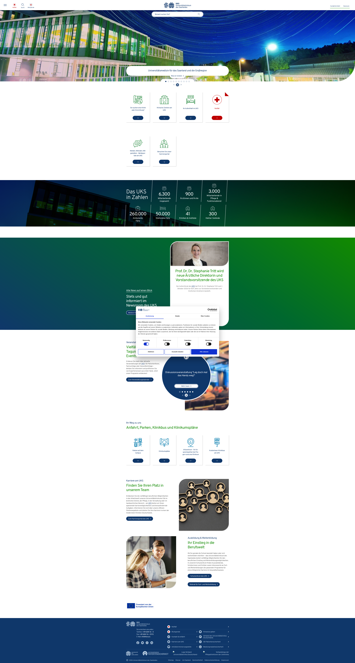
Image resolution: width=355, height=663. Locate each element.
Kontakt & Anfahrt (335, 6)
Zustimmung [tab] (150, 316)
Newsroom (346, 6)
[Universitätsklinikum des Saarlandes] (177, 5)
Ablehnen (151, 351)
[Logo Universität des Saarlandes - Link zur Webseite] (132, 653)
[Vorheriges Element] (174, 85)
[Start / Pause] (177, 85)
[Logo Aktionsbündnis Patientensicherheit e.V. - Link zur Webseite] (155, 653)
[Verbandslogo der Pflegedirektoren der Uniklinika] (216, 653)
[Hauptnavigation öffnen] (5, 5)
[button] (165, 81)
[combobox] (177, 14)
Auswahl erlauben (177, 351)
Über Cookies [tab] (205, 316)
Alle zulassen (204, 351)
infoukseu (146, 637)
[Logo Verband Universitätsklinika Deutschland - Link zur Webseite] (186, 654)
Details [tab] (177, 316)
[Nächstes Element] (181, 85)
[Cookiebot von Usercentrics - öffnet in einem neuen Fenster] (209, 310)
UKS (142, 364)
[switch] (167, 344)
